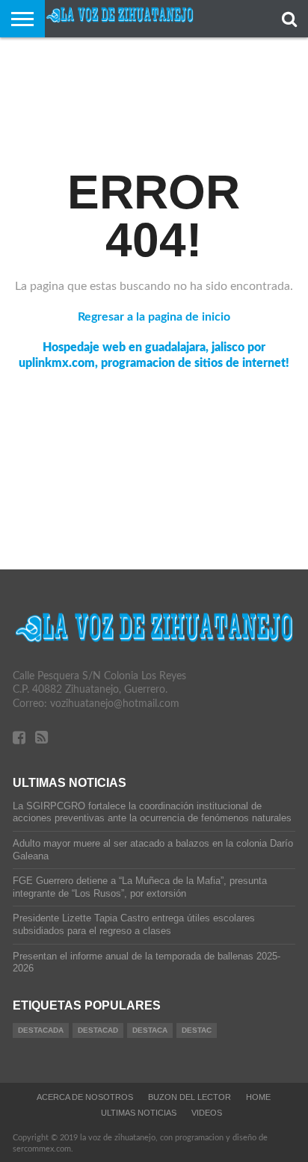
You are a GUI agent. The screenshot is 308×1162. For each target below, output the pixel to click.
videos (206, 1112)
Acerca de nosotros (85, 1097)
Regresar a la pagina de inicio (154, 317)
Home (258, 1097)
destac (197, 1030)
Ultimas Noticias (138, 1112)
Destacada (41, 1030)
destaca (149, 1030)
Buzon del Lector (189, 1097)
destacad (98, 1030)
